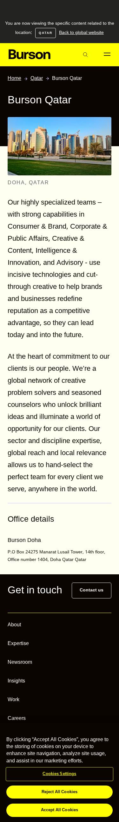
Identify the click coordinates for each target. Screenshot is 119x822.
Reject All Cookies (59, 792)
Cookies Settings (59, 774)
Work (13, 699)
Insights (16, 681)
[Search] (85, 55)
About (14, 625)
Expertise (18, 643)
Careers (17, 718)
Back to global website (81, 32)
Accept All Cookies (59, 810)
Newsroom (20, 662)
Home (14, 78)
